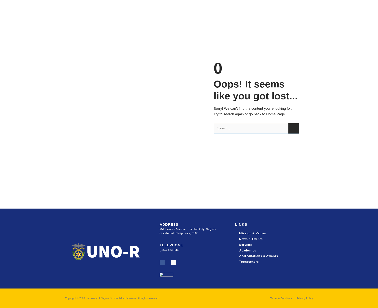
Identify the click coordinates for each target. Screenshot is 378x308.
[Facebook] (162, 262)
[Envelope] (173, 262)
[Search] (293, 128)
